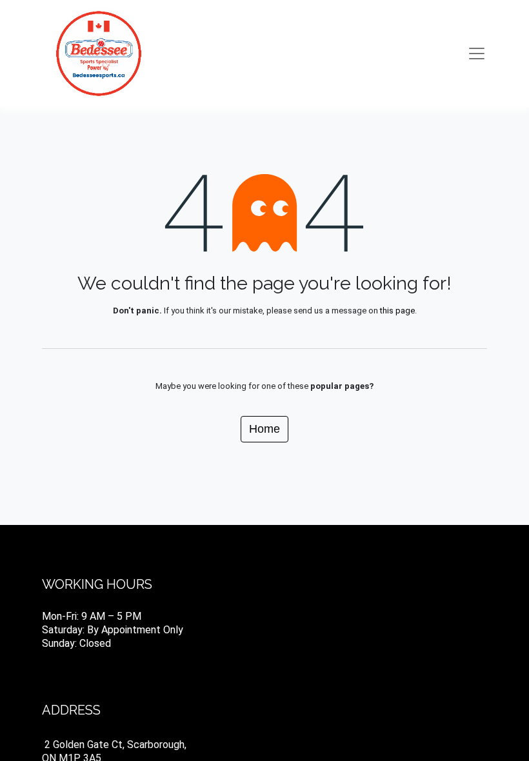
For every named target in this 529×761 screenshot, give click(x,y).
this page (397, 310)
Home (264, 428)
